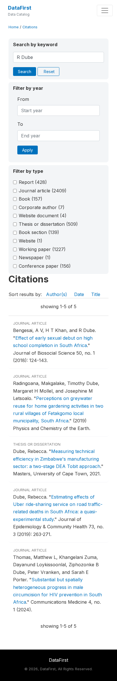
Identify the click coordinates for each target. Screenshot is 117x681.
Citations (29, 27)
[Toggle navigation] (105, 10)
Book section (39, 232)
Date (79, 294)
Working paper (42, 249)
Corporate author (41, 207)
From (23, 99)
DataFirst (19, 8)
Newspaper (35, 257)
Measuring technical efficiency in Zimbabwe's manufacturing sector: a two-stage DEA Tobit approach (56, 458)
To (20, 124)
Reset (49, 71)
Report (33, 182)
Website (30, 241)
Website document (42, 215)
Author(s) (56, 294)
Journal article (42, 190)
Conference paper (45, 266)
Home (14, 27)
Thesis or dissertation (48, 224)
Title (95, 294)
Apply (27, 150)
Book (30, 199)
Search (24, 71)
